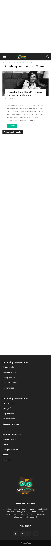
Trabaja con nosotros (11, 449)
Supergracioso (8, 388)
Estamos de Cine (9, 403)
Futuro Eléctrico (8, 419)
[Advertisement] (25, 26)
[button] (4, 56)
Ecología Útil (7, 408)
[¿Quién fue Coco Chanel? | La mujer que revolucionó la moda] (25, 83)
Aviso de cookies (9, 439)
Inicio (4, 62)
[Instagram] (22, 533)
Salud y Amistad (8, 377)
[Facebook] (15, 533)
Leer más (12, 126)
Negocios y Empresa (10, 424)
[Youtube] (35, 533)
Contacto (6, 444)
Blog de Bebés (8, 413)
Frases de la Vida (9, 372)
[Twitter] (28, 533)
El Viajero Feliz (8, 367)
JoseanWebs (7, 455)
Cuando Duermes (9, 382)
